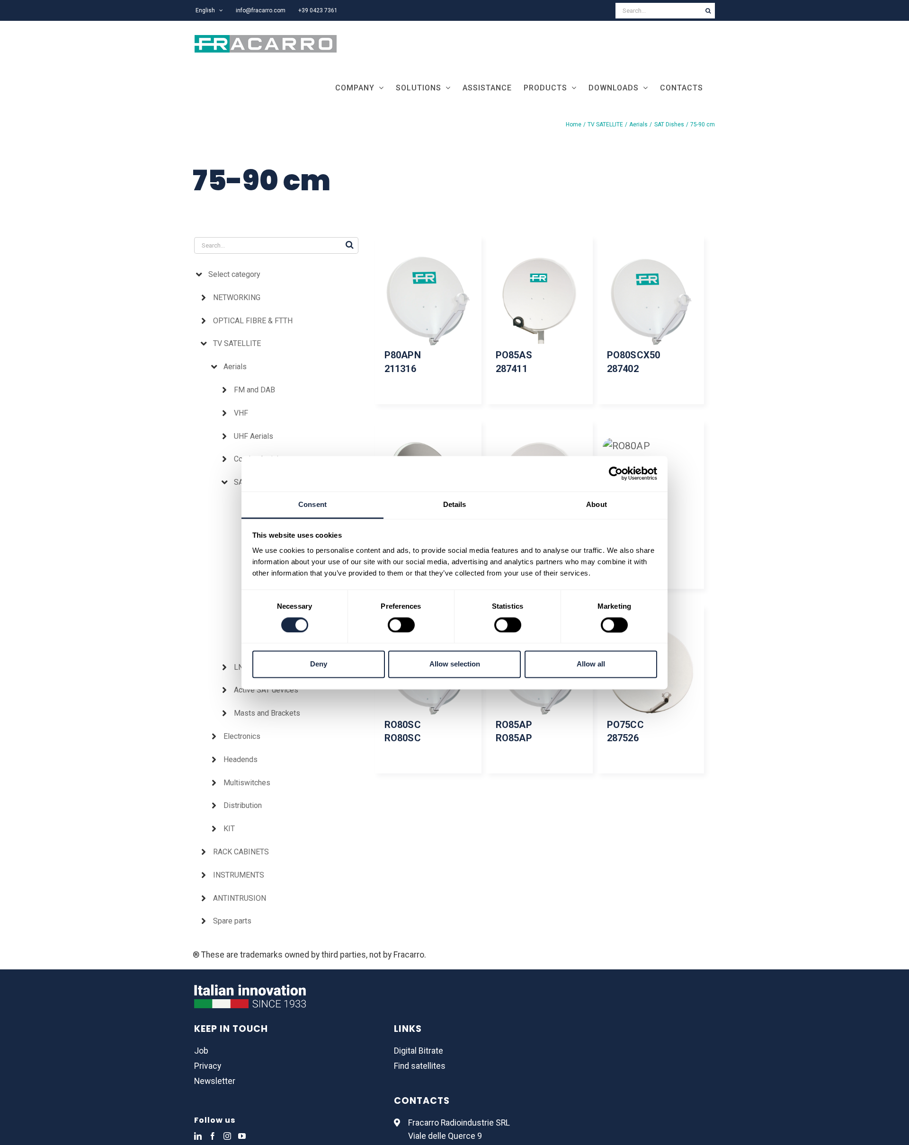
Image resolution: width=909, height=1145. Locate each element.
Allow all (591, 664)
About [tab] (596, 504)
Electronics (241, 736)
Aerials (235, 366)
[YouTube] (242, 1136)
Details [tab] (454, 504)
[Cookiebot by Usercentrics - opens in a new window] (615, 473)
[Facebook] (212, 1136)
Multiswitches (246, 782)
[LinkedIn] (198, 1136)
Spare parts (232, 920)
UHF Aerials (253, 436)
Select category (234, 274)
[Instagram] (227, 1136)
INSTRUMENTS (238, 874)
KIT (229, 828)
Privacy (207, 1066)
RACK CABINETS (241, 851)
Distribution (242, 805)
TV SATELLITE (237, 343)
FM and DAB (254, 389)
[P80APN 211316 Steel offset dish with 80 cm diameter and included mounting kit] (428, 301)
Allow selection (454, 664)
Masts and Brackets (267, 713)
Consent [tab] (312, 504)
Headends (240, 759)
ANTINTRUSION (239, 898)
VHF (241, 412)
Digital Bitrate (418, 1051)
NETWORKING (236, 297)
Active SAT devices (266, 689)
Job (201, 1051)
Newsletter (214, 1081)
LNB (241, 667)
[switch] (401, 624)
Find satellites (420, 1066)
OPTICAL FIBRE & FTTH (253, 320)
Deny (318, 664)
